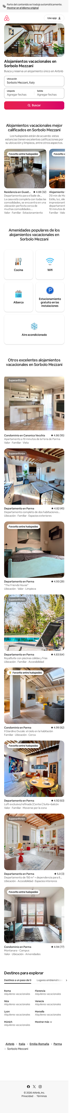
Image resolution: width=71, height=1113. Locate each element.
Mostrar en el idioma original (23, 7)
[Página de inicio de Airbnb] (6, 18)
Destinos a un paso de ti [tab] (17, 980)
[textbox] (19, 95)
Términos (42, 1096)
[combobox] (34, 83)
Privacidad (27, 1096)
